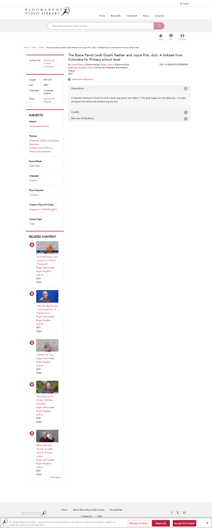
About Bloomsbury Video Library (88, 509)
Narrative (33, 144)
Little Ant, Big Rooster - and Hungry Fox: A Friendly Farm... (47, 309)
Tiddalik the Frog (45, 354)
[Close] (207, 523)
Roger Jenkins (43, 267)
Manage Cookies (138, 523)
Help (99, 516)
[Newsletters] (184, 512)
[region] (106, 523)
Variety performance (39, 126)
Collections (131, 15)
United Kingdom (49, 209)
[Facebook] (171, 512)
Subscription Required (82, 79)
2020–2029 (34, 166)
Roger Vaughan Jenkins (83, 67)
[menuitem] (45, 64)
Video (33, 47)
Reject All (161, 523)
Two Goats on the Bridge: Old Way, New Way (45, 400)
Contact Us (86, 516)
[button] (171, 37)
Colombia (34, 195)
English (32, 180)
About (146, 15)
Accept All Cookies (184, 523)
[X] (177, 512)
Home (102, 15)
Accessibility (116, 509)
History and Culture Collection (49, 63)
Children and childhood (40, 148)
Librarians (159, 15)
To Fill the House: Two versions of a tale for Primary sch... (47, 260)
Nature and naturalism (40, 151)
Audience (34, 140)
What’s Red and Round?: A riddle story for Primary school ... (45, 451)
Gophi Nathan (78, 64)
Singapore (34, 209)
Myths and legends (50, 140)
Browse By (116, 15)
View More (55, 477)
